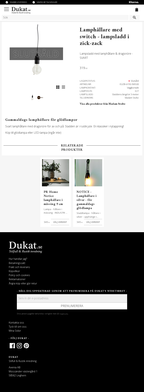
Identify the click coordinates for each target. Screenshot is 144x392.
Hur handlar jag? (18, 258)
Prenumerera (72, 306)
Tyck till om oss (18, 326)
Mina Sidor (15, 330)
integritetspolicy (64, 314)
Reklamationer (17, 279)
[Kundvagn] (136, 10)
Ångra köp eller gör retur (23, 283)
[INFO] (60, 222)
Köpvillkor (14, 271)
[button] (7, 8)
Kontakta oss (16, 322)
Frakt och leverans (19, 267)
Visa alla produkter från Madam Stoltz (102, 104)
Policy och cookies (19, 275)
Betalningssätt (17, 263)
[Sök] (134, 17)
